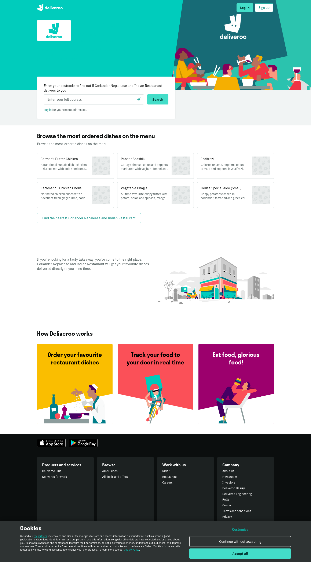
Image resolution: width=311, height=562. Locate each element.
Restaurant (169, 477)
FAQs (226, 500)
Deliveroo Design (233, 488)
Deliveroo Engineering (237, 494)
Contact (227, 505)
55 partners (40, 536)
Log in (48, 110)
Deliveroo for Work (54, 477)
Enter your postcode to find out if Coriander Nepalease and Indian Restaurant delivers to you (103, 88)
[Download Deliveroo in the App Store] (51, 443)
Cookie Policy (131, 549)
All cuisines (110, 471)
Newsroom (229, 477)
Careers (167, 482)
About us (228, 471)
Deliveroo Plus (51, 471)
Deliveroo (50, 7)
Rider (165, 471)
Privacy (227, 517)
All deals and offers (115, 477)
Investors (228, 482)
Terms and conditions (236, 511)
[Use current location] (138, 99)
